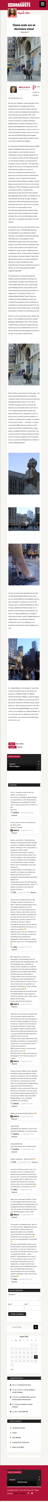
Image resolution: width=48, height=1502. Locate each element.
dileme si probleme (14, 1472)
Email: (26, 1304)
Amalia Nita (23, 13)
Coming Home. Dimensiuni (20, 1442)
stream (14, 1433)
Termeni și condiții (19, 1493)
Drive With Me (23, 1412)
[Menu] (43, 4)
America (19, 747)
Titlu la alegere (14, 766)
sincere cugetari (13, 756)
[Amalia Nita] (12, 13)
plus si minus (19, 744)
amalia (16, 830)
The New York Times (24, 1385)
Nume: (10, 1304)
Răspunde (14, 815)
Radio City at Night (18, 1447)
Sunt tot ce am (22, 1482)
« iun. (11, 1369)
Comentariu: (12, 1294)
